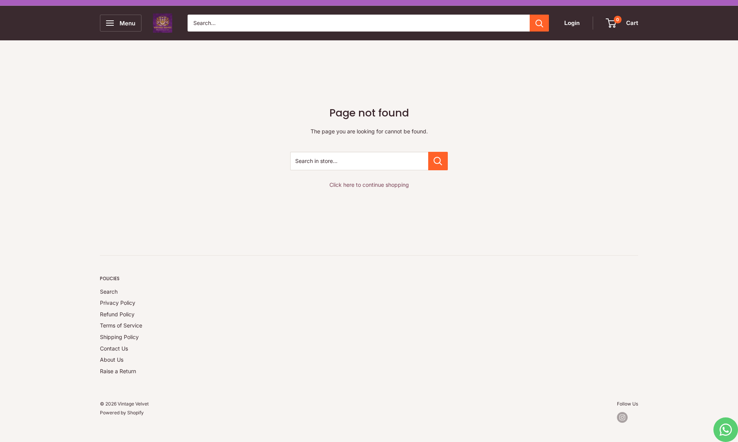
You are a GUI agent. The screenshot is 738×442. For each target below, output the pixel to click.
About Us (111, 359)
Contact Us (114, 348)
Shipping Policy (119, 337)
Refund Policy (117, 314)
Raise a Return (118, 371)
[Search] (539, 23)
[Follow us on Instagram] (622, 417)
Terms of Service (121, 325)
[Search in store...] (438, 161)
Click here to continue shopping (369, 184)
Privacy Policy (117, 302)
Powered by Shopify (122, 412)
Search (109, 291)
